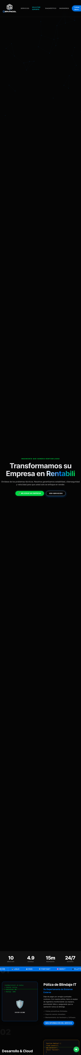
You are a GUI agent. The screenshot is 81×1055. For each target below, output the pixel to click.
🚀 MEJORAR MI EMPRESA (29, 493)
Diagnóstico (50, 8)
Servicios (25, 8)
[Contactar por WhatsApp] (76, 1049)
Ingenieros (64, 8)
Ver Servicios (56, 493)
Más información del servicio (58, 1023)
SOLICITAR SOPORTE (36, 8)
